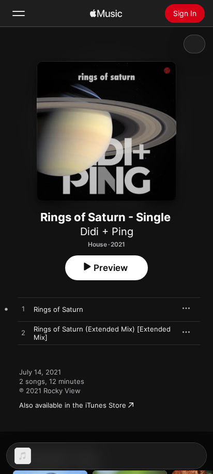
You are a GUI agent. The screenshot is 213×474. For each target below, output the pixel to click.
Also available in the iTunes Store (72, 405)
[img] (106, 13)
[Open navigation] (18, 13)
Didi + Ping (106, 231)
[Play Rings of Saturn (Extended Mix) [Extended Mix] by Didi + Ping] (23, 333)
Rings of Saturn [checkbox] (58, 309)
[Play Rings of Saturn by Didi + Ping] (23, 309)
